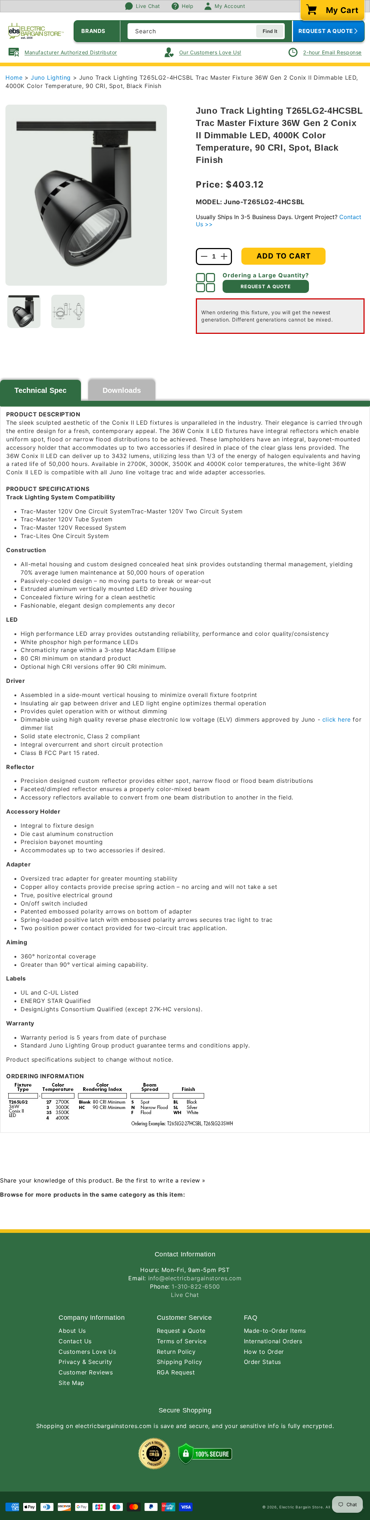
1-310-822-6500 (196, 1286)
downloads (122, 390)
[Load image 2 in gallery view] (68, 311)
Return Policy (176, 1351)
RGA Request (176, 1372)
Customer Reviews (86, 1372)
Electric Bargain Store (301, 1507)
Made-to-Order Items (275, 1330)
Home (13, 77)
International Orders (273, 1341)
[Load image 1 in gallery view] (23, 311)
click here (336, 719)
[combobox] (206, 31)
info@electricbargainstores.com (195, 1278)
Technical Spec (40, 390)
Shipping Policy (179, 1361)
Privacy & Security (85, 1361)
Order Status (262, 1361)
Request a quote (266, 286)
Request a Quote (181, 1330)
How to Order (264, 1351)
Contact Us (75, 1341)
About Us (72, 1330)
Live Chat (185, 1294)
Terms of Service (182, 1341)
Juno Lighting (52, 77)
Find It (270, 31)
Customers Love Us (87, 1351)
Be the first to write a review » (161, 1180)
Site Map (72, 1382)
